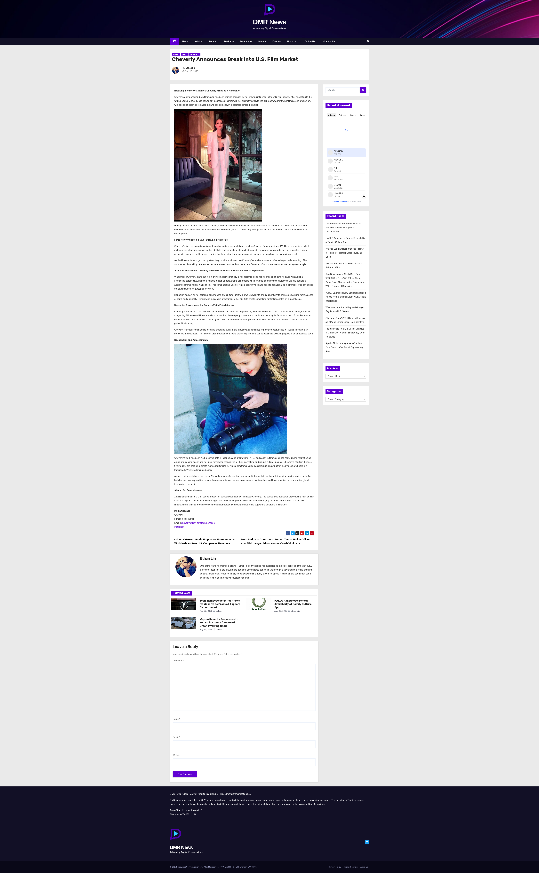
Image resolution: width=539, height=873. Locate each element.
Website (177, 755)
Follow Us (310, 41)
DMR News (269, 22)
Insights (198, 41)
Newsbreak (194, 54)
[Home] (174, 41)
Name (176, 719)
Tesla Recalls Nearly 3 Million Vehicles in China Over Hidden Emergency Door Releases (345, 333)
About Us (292, 41)
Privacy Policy (335, 867)
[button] (368, 41)
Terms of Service (351, 867)
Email (176, 737)
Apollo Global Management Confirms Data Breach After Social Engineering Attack (344, 347)
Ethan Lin (190, 68)
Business (229, 41)
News (185, 41)
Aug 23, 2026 (206, 611)
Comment (178, 660)
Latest (176, 54)
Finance (276, 41)
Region (213, 41)
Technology (246, 41)
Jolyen (218, 611)
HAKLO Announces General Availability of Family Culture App (293, 604)
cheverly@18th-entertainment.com (198, 523)
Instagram (179, 527)
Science (262, 41)
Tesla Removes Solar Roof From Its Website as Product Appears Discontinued (220, 604)
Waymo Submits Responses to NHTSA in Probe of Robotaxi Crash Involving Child (219, 622)
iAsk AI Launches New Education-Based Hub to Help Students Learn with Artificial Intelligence (346, 297)
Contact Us (329, 41)
